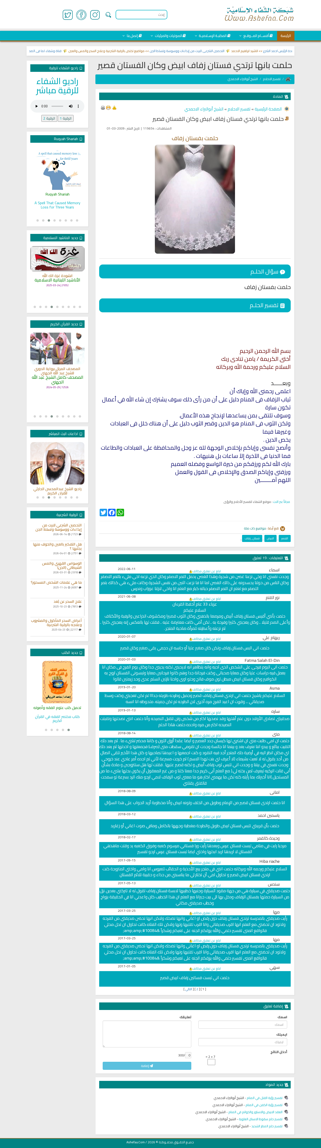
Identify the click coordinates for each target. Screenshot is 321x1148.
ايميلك (281, 1034)
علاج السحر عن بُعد (68, 601)
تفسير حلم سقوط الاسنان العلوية (260, 1119)
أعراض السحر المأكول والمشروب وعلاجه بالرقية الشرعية (56, 623)
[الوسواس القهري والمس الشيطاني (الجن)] (84, 569)
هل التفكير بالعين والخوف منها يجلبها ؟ (57, 546)
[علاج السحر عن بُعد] (84, 607)
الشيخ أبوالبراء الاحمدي (242, 79)
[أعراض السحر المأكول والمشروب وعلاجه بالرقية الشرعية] (84, 627)
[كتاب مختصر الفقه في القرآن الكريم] (57, 682)
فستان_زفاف (252, 538)
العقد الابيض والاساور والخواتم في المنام (255, 1112)
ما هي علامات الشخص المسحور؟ (56, 582)
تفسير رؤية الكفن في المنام (264, 1105)
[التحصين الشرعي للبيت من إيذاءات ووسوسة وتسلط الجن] (84, 531)
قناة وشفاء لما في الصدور (59, 51)
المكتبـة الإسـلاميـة (212, 35)
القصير (284, 538)
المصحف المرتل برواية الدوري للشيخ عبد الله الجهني (57, 371)
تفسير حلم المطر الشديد (266, 1126)
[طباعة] (103, 107)
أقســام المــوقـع (256, 35)
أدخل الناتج (278, 1052)
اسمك (282, 1017)
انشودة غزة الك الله (57, 276)
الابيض (270, 538)
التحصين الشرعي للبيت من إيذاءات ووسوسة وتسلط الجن (202, 51)
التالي (188, 989)
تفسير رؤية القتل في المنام (264, 1098)
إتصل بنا (132, 35)
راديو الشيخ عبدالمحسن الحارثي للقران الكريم (57, 491)
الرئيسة (286, 35)
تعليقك (185, 1017)
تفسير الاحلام (272, 79)
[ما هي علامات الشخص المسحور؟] (84, 588)
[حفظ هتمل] (108, 107)
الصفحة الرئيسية (268, 109)
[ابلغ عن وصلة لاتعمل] (114, 107)
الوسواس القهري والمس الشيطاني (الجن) (62, 565)
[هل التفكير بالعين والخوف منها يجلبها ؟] (84, 550)
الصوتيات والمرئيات (168, 35)
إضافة (145, 1066)
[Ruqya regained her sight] (57, 168)
